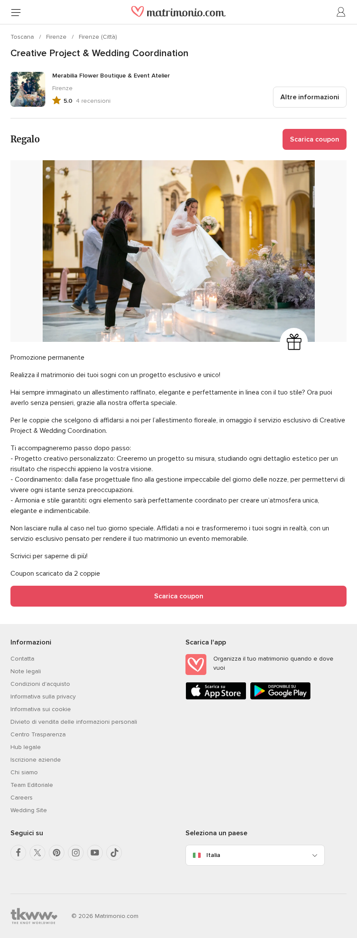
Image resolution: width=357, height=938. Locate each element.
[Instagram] (76, 852)
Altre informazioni (309, 97)
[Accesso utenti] (341, 12)
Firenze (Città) (98, 36)
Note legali (25, 671)
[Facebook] (18, 852)
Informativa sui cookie (40, 709)
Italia (213, 855)
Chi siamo (24, 772)
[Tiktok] (114, 852)
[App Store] (215, 698)
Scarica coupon (314, 139)
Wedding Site (28, 810)
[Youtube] (95, 852)
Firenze (57, 36)
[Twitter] (37, 852)
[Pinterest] (56, 852)
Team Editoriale (31, 785)
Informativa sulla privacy (43, 696)
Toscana (23, 36)
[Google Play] (280, 698)
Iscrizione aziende (35, 759)
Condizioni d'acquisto (40, 684)
